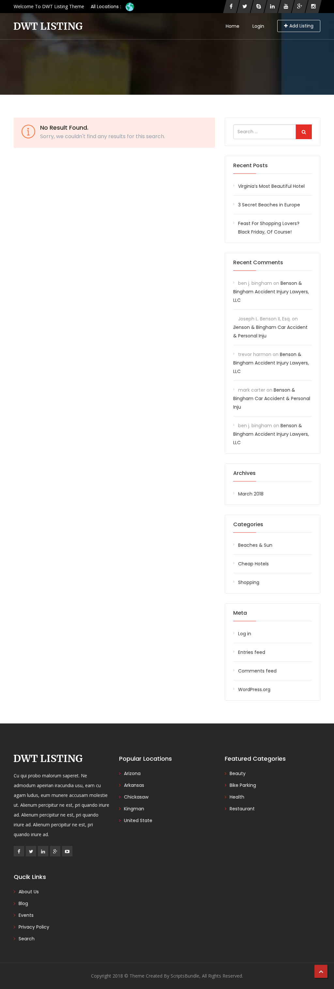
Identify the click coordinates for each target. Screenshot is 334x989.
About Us (29, 891)
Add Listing (301, 26)
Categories (248, 524)
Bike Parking (243, 785)
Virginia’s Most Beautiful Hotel (271, 186)
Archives (244, 473)
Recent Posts (250, 165)
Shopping (248, 582)
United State (138, 820)
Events (26, 915)
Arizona (132, 773)
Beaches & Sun (255, 545)
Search (27, 938)
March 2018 (251, 494)
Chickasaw (136, 797)
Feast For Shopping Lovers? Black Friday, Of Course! (268, 227)
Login (258, 26)
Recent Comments (258, 262)
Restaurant (242, 808)
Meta (240, 613)
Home (232, 26)
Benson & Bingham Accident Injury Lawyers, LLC (271, 291)
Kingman (134, 808)
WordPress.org (254, 689)
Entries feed (251, 652)
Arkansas (134, 785)
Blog (23, 903)
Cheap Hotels (253, 563)
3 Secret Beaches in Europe (269, 205)
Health (237, 797)
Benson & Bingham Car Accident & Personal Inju (271, 398)
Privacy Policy (34, 927)
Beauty (238, 773)
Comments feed (257, 671)
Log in (244, 633)
